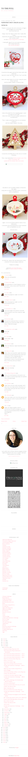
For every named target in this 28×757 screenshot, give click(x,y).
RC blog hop (5, 610)
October (6, 710)
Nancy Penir (9, 282)
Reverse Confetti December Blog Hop (13, 689)
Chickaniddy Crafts (7, 600)
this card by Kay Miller (14, 45)
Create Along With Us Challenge (16, 39)
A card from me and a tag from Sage (13, 675)
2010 (4, 734)
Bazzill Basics (5, 597)
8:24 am (6, 289)
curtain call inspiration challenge (10, 617)
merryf (7, 275)
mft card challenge (7, 622)
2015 (4, 645)
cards (3, 614)
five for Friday (5, 619)
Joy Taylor (4, 559)
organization (5, 623)
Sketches (4, 589)
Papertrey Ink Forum (7, 575)
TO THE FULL (7, 8)
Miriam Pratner (5, 569)
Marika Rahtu (5, 568)
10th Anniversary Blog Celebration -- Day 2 (14, 655)
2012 (4, 730)
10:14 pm (6, 347)
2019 (4, 639)
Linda (7, 336)
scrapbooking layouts (7, 629)
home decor (5, 620)
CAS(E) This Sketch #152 (10, 686)
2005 (4, 742)
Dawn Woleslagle (6, 549)
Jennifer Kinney (6, 555)
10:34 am (6, 369)
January (6, 725)
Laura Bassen (5, 565)
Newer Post (4, 421)
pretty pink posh (6, 627)
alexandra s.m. (9, 308)
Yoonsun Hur (5, 581)
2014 (4, 727)
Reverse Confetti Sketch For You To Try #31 (14, 684)
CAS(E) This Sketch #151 (9, 702)
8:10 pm (6, 415)
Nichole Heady (5, 573)
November (7, 709)
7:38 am (6, 279)
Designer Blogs (16, 755)
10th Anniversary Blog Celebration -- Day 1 (14, 657)
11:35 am (6, 305)
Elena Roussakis (6, 552)
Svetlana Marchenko (7, 576)
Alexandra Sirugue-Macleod (9, 541)
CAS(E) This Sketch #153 (10, 673)
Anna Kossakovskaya (7, 542)
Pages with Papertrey (7, 607)
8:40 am (6, 362)
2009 (4, 735)
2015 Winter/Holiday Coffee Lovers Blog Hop (14, 671)
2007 (4, 739)
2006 (4, 740)
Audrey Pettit (9, 365)
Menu (14, 17)
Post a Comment (5, 418)
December (7, 647)
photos (4, 624)
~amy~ (7, 292)
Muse (3, 603)
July (5, 715)
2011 (4, 732)
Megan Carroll (9, 299)
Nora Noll (8, 319)
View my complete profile (14, 456)
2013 (4, 729)
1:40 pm (6, 391)
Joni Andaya (5, 558)
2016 (4, 644)
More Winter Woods (9, 701)
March (5, 722)
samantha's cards (10, 329)
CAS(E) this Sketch (7, 599)
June (5, 717)
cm (7, 405)
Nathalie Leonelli (6, 572)
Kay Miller (8, 383)
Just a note (6, 704)
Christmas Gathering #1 (9, 683)
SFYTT (4, 613)
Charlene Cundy (6, 546)
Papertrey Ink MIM (6, 609)
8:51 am (6, 296)
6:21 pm (6, 325)
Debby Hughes (5, 551)
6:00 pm (6, 380)
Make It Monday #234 (9, 688)
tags (3, 632)
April (5, 720)
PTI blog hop (5, 606)
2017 (4, 642)
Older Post (24, 421)
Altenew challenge (7, 596)
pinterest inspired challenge (9, 626)
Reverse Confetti (6, 612)
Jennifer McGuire (6, 556)
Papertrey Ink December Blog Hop (12, 658)
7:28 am (6, 402)
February (6, 724)
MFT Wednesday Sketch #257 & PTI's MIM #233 (15, 697)
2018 (4, 640)
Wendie (4, 579)
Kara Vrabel (5, 562)
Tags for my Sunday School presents (13, 663)
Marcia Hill (8, 351)
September (7, 712)
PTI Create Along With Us (8, 604)
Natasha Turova (6, 571)
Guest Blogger (7, 670)
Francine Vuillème (6, 553)
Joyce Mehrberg (6, 561)
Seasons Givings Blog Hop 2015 (11, 649)
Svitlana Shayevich (10, 373)
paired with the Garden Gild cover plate (14, 160)
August (6, 714)
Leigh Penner (14, 449)
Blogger (17, 747)
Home (14, 421)
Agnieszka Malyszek (7, 539)
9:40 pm (6, 340)
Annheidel (8, 395)
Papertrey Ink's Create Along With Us (13, 668)
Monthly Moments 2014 (8, 602)
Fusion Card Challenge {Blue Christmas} (13, 699)
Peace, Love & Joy (8, 660)
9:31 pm (6, 333)
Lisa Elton (8, 343)
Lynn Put (4, 566)
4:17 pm (6, 315)
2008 (4, 737)
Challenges (5, 587)
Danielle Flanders (6, 548)
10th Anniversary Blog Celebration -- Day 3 (14, 653)
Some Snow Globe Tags (9, 662)
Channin (4, 545)
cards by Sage (5, 616)
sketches (4, 630)
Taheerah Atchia (6, 578)
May (5, 719)
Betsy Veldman (6, 543)
